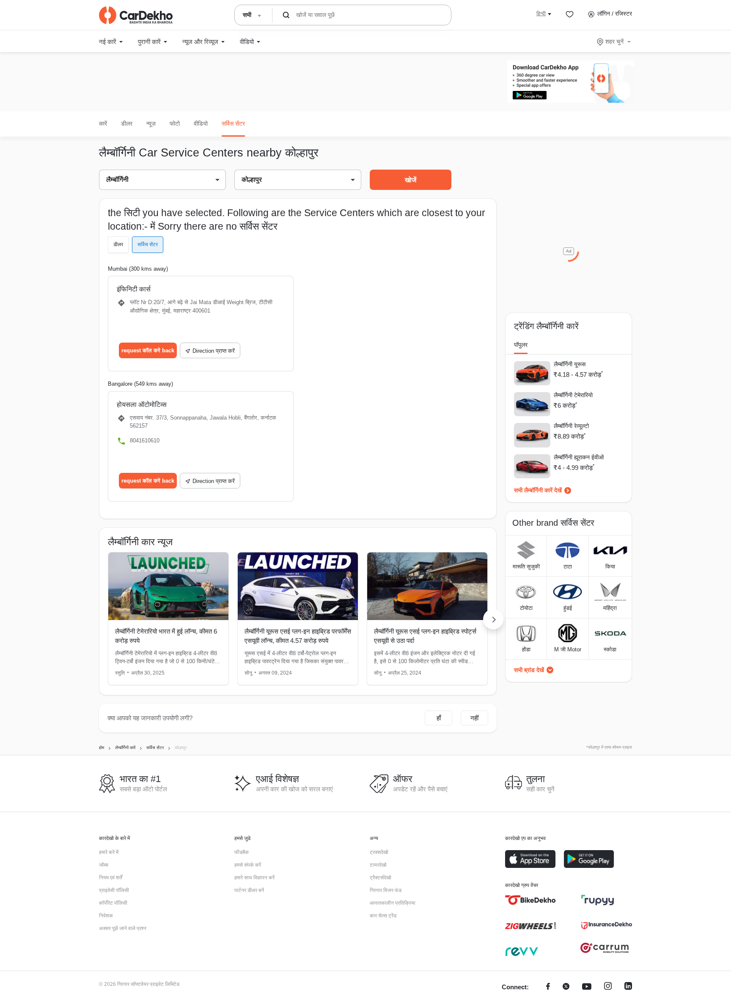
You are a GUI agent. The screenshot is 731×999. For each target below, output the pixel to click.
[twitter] (566, 987)
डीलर (126, 123)
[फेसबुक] (548, 987)
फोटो (175, 123)
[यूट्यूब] (586, 987)
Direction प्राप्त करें (213, 351)
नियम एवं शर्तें (110, 878)
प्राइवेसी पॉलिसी (114, 890)
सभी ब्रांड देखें (529, 670)
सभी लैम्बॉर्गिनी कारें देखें (538, 490)
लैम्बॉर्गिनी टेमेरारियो (573, 395)
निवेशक (106, 916)
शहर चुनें (614, 41)
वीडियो (201, 123)
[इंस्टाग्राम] (608, 987)
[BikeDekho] (530, 900)
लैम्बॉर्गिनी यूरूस (569, 364)
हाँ (439, 718)
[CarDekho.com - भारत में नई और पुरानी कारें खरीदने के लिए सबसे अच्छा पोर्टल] (136, 15)
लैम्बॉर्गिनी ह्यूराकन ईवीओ (579, 457)
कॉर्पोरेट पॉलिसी (113, 903)
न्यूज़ (151, 123)
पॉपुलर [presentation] (521, 344)
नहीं (474, 718)
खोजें (410, 180)
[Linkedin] (628, 987)
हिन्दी (541, 13)
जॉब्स (103, 865)
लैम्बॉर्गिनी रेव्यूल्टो (571, 426)
